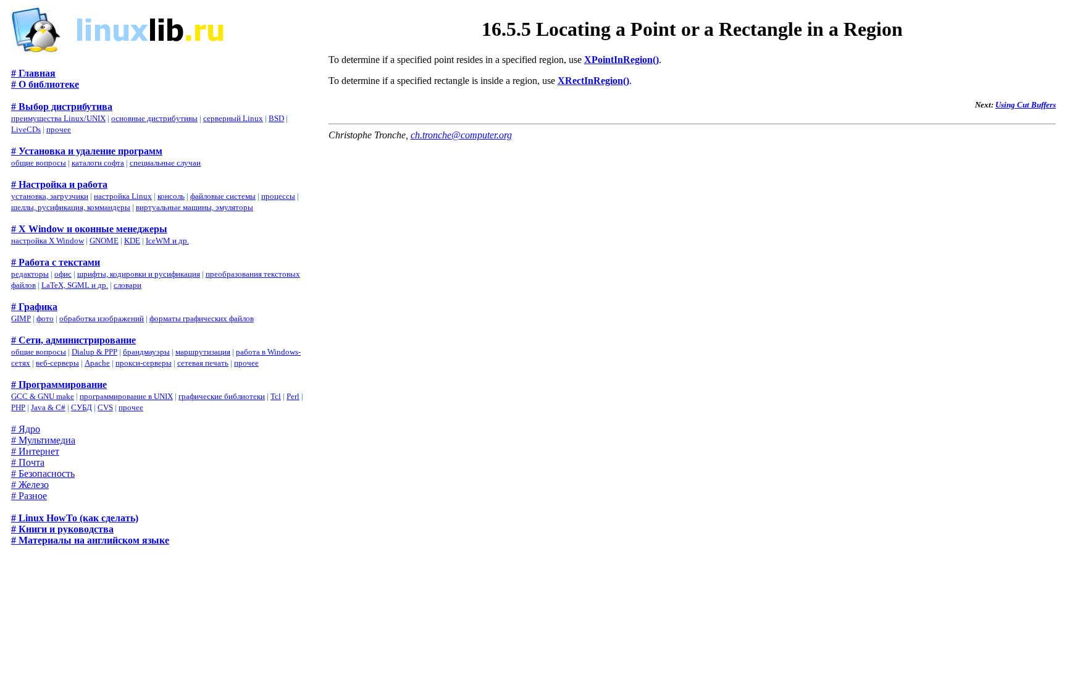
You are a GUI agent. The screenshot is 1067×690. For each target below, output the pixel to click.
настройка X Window (47, 240)
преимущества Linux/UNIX (58, 118)
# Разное (29, 495)
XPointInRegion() (621, 59)
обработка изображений (101, 318)
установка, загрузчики (49, 196)
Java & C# (48, 407)
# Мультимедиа (43, 440)
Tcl (275, 396)
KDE (132, 240)
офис (63, 274)
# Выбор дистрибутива (61, 106)
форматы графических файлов (201, 318)
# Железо (30, 484)
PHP (18, 407)
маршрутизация (202, 351)
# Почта (27, 462)
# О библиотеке (45, 84)
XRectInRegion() (593, 80)
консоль (171, 196)
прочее (58, 129)
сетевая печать (202, 363)
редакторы (30, 274)
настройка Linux (123, 196)
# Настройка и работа (59, 184)
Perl (293, 396)
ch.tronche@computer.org (461, 135)
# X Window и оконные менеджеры (89, 229)
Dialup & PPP (94, 351)
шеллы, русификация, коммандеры (70, 207)
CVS (105, 407)
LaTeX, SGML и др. (74, 285)
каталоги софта (98, 162)
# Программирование (59, 384)
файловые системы (223, 196)
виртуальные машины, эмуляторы (194, 207)
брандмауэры (146, 351)
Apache (97, 363)
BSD (276, 118)
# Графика (34, 306)
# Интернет (35, 451)
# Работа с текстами (55, 262)
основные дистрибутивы (154, 118)
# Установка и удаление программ (86, 151)
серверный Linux (233, 118)
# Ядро (25, 429)
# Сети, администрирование (73, 340)
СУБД (81, 407)
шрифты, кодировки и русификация (138, 274)
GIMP (21, 318)
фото (45, 318)
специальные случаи (165, 162)
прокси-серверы (143, 363)
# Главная (33, 73)
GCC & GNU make (42, 396)
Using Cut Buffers (1025, 104)
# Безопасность (43, 473)
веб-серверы (57, 363)
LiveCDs (26, 129)
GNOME (104, 240)
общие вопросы (38, 162)
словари (127, 285)
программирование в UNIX (126, 396)
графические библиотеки (221, 396)
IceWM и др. (167, 240)
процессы (278, 196)
